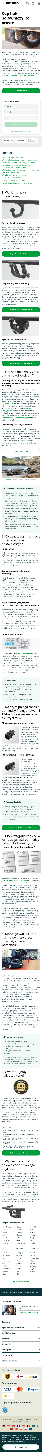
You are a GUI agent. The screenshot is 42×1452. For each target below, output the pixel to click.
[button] (33, 3)
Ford (18, 1240)
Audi (4, 1230)
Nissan (5, 1271)
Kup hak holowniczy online (13, 178)
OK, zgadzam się (21, 1447)
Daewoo (20, 1230)
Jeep (32, 1238)
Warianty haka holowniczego (13, 157)
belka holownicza (25, 654)
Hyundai (20, 1248)
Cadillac (5, 1238)
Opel (4, 1274)
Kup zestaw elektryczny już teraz (21, 827)
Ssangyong (35, 1258)
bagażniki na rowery (28, 75)
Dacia (19, 1227)
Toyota (33, 1266)
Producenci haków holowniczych (15, 175)
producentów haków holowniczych (15, 418)
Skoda (33, 1253)
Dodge (19, 1235)
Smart (33, 1255)
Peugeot (20, 1253)
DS (4, 1248)
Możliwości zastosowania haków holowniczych (20, 160)
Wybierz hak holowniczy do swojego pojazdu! (19, 183)
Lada (33, 1243)
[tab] (8, 479)
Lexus (5, 1253)
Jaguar (33, 1235)
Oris (15, 880)
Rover (19, 1269)
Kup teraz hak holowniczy (21, 451)
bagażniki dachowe (9, 75)
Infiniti (33, 1227)
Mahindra (6, 1255)
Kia (32, 1240)
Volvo (33, 1272)
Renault (20, 1261)
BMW (4, 1235)
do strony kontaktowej (29, 1312)
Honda (19, 1246)
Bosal (6, 880)
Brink (11, 880)
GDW (14, 885)
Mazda (5, 1258)
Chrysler (6, 1243)
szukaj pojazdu (22, 124)
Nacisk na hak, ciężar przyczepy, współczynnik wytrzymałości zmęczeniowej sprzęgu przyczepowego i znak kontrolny (19, 165)
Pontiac (19, 1255)
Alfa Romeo (7, 1227)
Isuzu (33, 1230)
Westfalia (24, 880)
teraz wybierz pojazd (21, 1282)
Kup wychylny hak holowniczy (21, 363)
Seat (18, 1274)
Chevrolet (6, 1240)
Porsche (20, 1258)
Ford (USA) (21, 1243)
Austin (5, 1232)
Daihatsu (20, 1232)
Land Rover (35, 1248)
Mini (4, 1266)
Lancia (33, 1246)
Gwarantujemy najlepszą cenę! (14, 180)
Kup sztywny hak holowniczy (21, 254)
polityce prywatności (18, 1441)
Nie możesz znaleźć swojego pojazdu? (21, 131)
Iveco (33, 1232)
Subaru (34, 1261)
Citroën (5, 1246)
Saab (19, 1271)
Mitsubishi (6, 1269)
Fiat (18, 1238)
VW (32, 1269)
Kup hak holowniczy (21, 91)
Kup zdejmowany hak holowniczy (21, 310)
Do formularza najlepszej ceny (21, 1153)
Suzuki (33, 1264)
